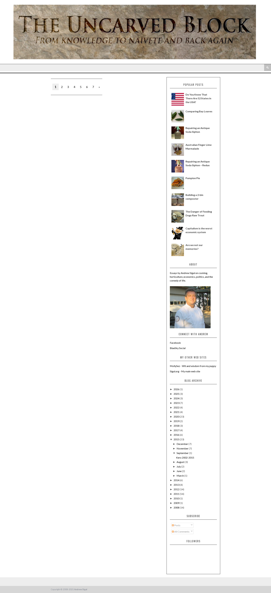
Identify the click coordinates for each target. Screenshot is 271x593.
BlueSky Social (178, 348)
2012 (177, 489)
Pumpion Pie (193, 178)
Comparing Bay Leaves (199, 111)
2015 (177, 439)
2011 (177, 493)
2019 (177, 421)
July (179, 466)
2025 (177, 393)
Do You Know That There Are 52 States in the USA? (198, 98)
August (181, 461)
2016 (177, 434)
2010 (177, 498)
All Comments (181, 531)
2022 (177, 407)
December (183, 443)
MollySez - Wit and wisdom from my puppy (193, 365)
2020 (177, 416)
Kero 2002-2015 (185, 457)
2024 (177, 398)
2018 (177, 425)
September (183, 452)
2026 (177, 389)
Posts (177, 525)
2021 (177, 411)
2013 (177, 484)
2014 (177, 480)
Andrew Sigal (80, 589)
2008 (177, 507)
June (179, 471)
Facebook (175, 342)
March (180, 475)
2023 (177, 402)
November (183, 448)
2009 (177, 502)
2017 (177, 430)
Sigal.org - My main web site (185, 371)
